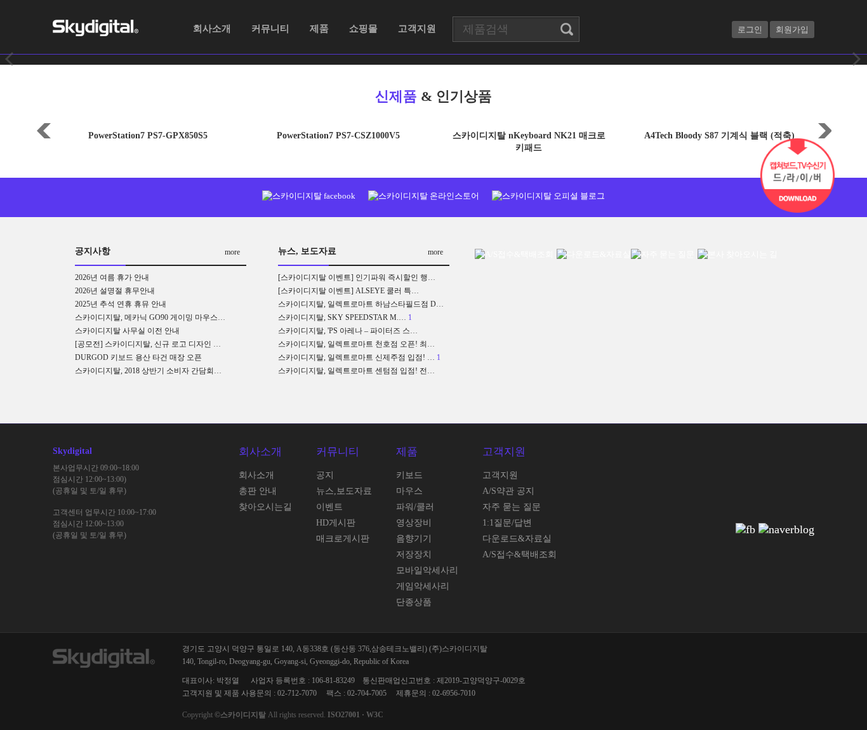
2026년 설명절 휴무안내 (115, 290)
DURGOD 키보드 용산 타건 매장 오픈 (138, 357)
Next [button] (823, 129)
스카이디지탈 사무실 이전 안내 (127, 330)
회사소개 (212, 28)
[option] (148, 131)
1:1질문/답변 (507, 523)
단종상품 (414, 602)
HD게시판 (335, 523)
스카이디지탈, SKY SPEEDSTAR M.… (342, 317)
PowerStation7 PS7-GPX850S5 (148, 135)
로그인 (750, 29)
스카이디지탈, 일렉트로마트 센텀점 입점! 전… (356, 370)
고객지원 (417, 28)
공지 (325, 475)
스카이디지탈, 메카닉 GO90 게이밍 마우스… (150, 317)
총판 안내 (258, 491)
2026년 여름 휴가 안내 (112, 277)
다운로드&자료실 (517, 538)
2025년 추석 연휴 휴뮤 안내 (120, 304)
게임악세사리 (422, 586)
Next (857, 59)
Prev (10, 59)
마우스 (409, 491)
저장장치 (414, 554)
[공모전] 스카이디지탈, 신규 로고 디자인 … (148, 344)
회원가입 (792, 29)
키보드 (409, 475)
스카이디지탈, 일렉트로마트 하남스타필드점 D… (361, 304)
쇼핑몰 (363, 28)
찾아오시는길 (265, 507)
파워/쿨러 (415, 507)
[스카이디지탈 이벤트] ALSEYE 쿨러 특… (348, 290)
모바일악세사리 (427, 570)
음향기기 (414, 538)
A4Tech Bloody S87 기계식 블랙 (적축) (719, 135)
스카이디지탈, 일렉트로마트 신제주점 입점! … (356, 357)
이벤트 (329, 507)
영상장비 (414, 523)
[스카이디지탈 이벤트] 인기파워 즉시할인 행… (356, 277)
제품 (319, 28)
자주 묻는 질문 (511, 507)
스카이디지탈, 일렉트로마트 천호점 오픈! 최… (356, 344)
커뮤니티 (270, 28)
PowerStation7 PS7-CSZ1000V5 (338, 135)
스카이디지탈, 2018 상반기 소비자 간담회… (148, 370)
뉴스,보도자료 (344, 491)
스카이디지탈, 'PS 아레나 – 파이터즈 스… (348, 330)
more (232, 252)
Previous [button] (43, 129)
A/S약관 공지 (508, 491)
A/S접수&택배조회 (519, 554)
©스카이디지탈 (240, 714)
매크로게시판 (342, 538)
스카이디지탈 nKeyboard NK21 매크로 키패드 (529, 141)
